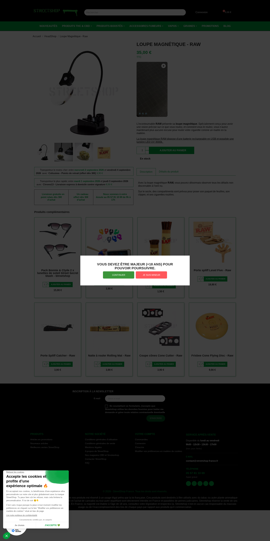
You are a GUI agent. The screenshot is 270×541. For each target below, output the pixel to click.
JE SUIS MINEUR (151, 275)
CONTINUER (118, 275)
